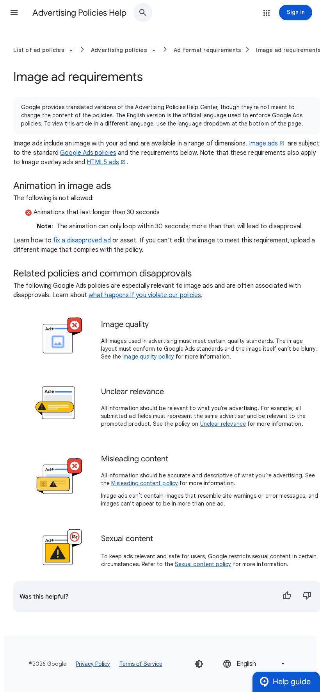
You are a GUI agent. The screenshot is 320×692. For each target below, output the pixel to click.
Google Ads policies (88, 153)
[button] (14, 12)
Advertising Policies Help (79, 12)
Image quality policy (148, 356)
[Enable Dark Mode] (199, 663)
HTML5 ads (103, 162)
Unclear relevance (223, 423)
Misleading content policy (144, 483)
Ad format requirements (208, 50)
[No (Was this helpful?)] (307, 597)
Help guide (292, 682)
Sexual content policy (203, 564)
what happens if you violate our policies (145, 295)
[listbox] (254, 664)
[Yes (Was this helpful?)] (287, 597)
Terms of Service (140, 663)
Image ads (263, 143)
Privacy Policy (93, 663)
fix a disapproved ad (82, 240)
